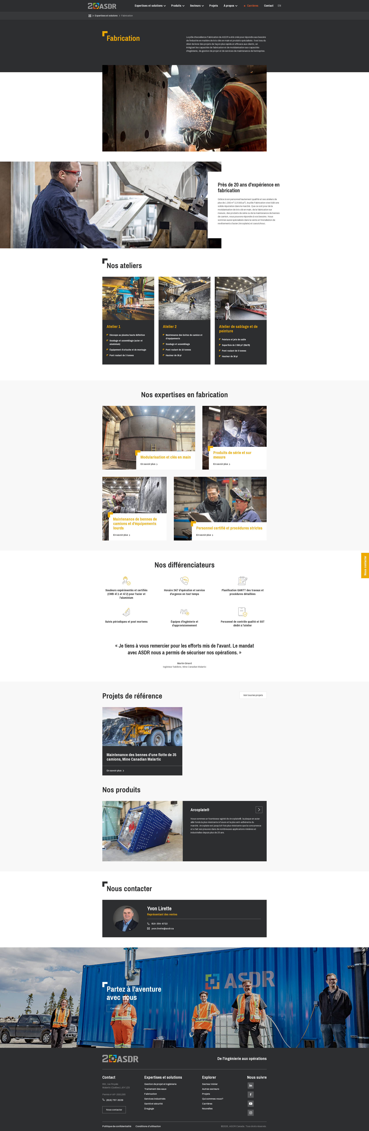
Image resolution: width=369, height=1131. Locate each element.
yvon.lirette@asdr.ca (162, 928)
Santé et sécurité (153, 1103)
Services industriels (154, 1099)
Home (90, 16)
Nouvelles (207, 1108)
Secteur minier (210, 1084)
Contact (268, 5)
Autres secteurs (210, 1089)
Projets (213, 5)
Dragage (149, 1108)
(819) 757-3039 (114, 1100)
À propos (229, 5)
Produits (176, 5)
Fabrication (150, 1094)
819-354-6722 (159, 923)
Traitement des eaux (155, 1089)
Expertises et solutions (149, 5)
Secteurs (195, 5)
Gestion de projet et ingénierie (160, 1084)
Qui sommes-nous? (212, 1099)
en (279, 5)
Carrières (252, 5)
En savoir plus (148, 464)
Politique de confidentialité (116, 1126)
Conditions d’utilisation (148, 1126)
